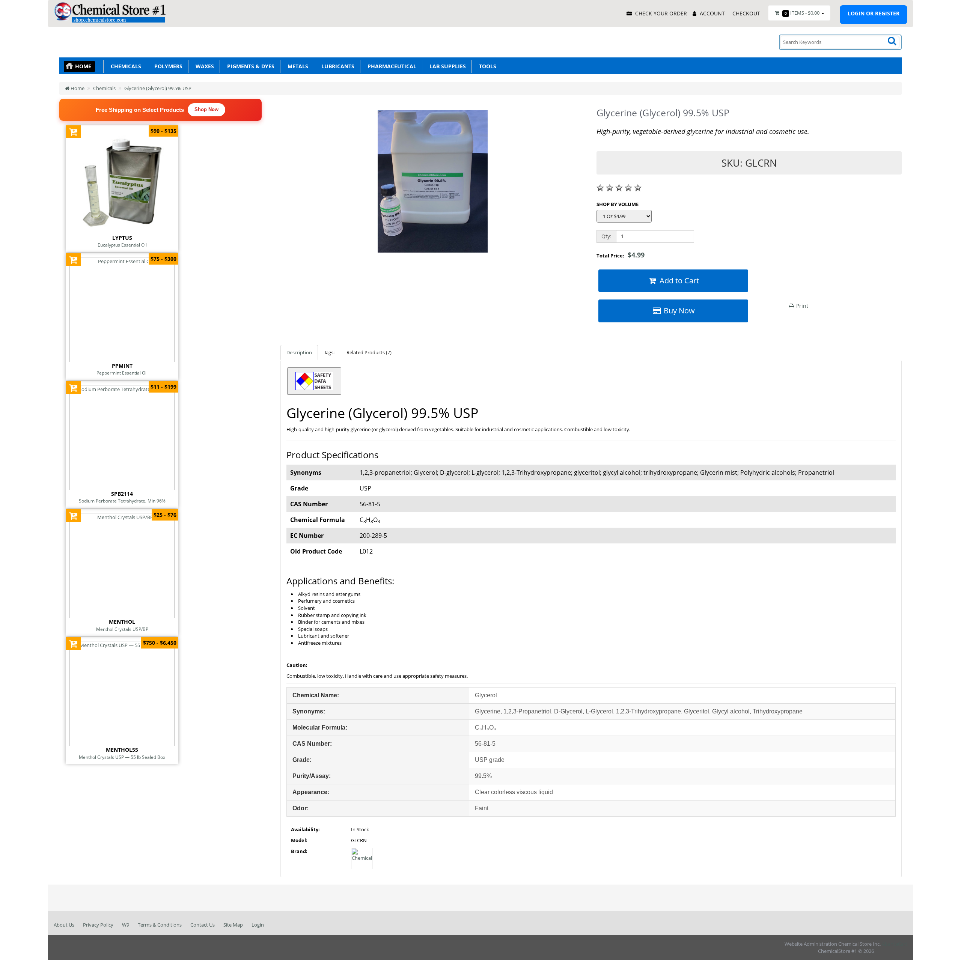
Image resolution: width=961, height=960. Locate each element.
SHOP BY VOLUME (617, 204)
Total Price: (620, 254)
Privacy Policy (98, 924)
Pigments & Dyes (249, 66)
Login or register (873, 13)
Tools (486, 66)
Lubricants (336, 66)
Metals (296, 66)
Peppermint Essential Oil (122, 373)
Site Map (233, 924)
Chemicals (124, 66)
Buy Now (678, 310)
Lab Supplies (446, 66)
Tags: (329, 352)
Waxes (203, 66)
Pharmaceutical (390, 66)
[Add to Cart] (73, 131)
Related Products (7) (369, 352)
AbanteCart (894, 943)
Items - (802, 12)
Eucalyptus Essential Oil (122, 245)
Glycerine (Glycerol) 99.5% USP (157, 88)
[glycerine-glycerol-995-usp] (433, 184)
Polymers (166, 66)
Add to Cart (678, 280)
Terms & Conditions (160, 924)
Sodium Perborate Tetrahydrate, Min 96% (122, 501)
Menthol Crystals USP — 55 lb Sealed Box (122, 757)
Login (258, 924)
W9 (125, 924)
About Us (64, 924)
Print (801, 305)
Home (83, 66)
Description (299, 352)
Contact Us (202, 924)
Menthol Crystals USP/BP (122, 629)
